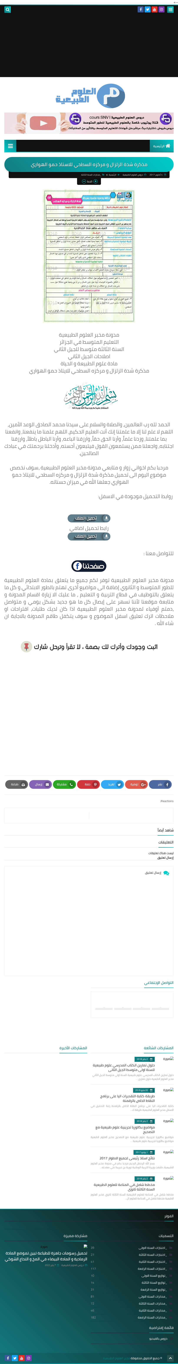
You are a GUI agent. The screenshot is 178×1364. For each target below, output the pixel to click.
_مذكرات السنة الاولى (129, 1296)
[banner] (89, 133)
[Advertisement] (89, 46)
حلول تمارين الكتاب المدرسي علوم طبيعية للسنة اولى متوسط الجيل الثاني (124, 1067)
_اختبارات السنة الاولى (129, 1248)
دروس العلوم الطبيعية (72, 1265)
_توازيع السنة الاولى (129, 1275)
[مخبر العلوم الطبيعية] (89, 96)
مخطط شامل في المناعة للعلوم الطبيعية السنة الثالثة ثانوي (124, 1186)
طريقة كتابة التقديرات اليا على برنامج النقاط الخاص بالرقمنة (127, 1098)
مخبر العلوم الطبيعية (116, 1358)
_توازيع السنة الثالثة (129, 1282)
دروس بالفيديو (158, 1338)
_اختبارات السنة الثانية (129, 1262)
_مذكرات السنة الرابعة (129, 1317)
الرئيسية (159, 146)
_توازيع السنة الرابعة (129, 1289)
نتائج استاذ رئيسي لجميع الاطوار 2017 (127, 1158)
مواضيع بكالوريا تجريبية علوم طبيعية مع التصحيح (125, 1129)
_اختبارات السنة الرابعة (129, 1268)
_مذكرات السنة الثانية (129, 1310)
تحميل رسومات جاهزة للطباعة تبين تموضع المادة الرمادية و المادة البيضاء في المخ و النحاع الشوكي (46, 1256)
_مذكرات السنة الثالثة (91, 175)
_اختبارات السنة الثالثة (129, 1255)
